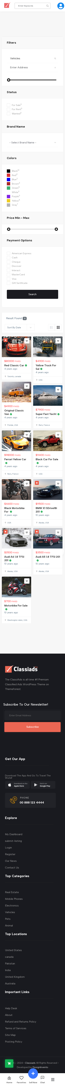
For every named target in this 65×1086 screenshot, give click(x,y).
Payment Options (19, 240)
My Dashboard (13, 834)
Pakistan (10, 963)
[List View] (51, 327)
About (8, 1015)
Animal (9, 925)
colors (11, 158)
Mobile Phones (14, 898)
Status (12, 92)
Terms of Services (15, 1028)
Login (8, 847)
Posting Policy (13, 1041)
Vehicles (10, 912)
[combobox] (32, 142)
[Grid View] (58, 327)
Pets (7, 918)
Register (10, 854)
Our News (11, 860)
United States (13, 950)
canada (9, 956)
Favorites (21, 1082)
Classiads (30, 1063)
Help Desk (11, 1008)
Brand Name (16, 127)
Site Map (10, 1035)
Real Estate (12, 892)
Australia (10, 983)
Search (32, 294)
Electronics (12, 905)
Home (9, 1082)
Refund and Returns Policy (20, 1021)
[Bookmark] (27, 340)
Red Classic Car (14, 365)
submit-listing (13, 840)
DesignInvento (40, 1067)
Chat (42, 1082)
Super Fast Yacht (46, 414)
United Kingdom (15, 976)
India (8, 970)
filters (11, 43)
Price (18, 218)
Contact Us (12, 867)
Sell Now (33, 1082)
